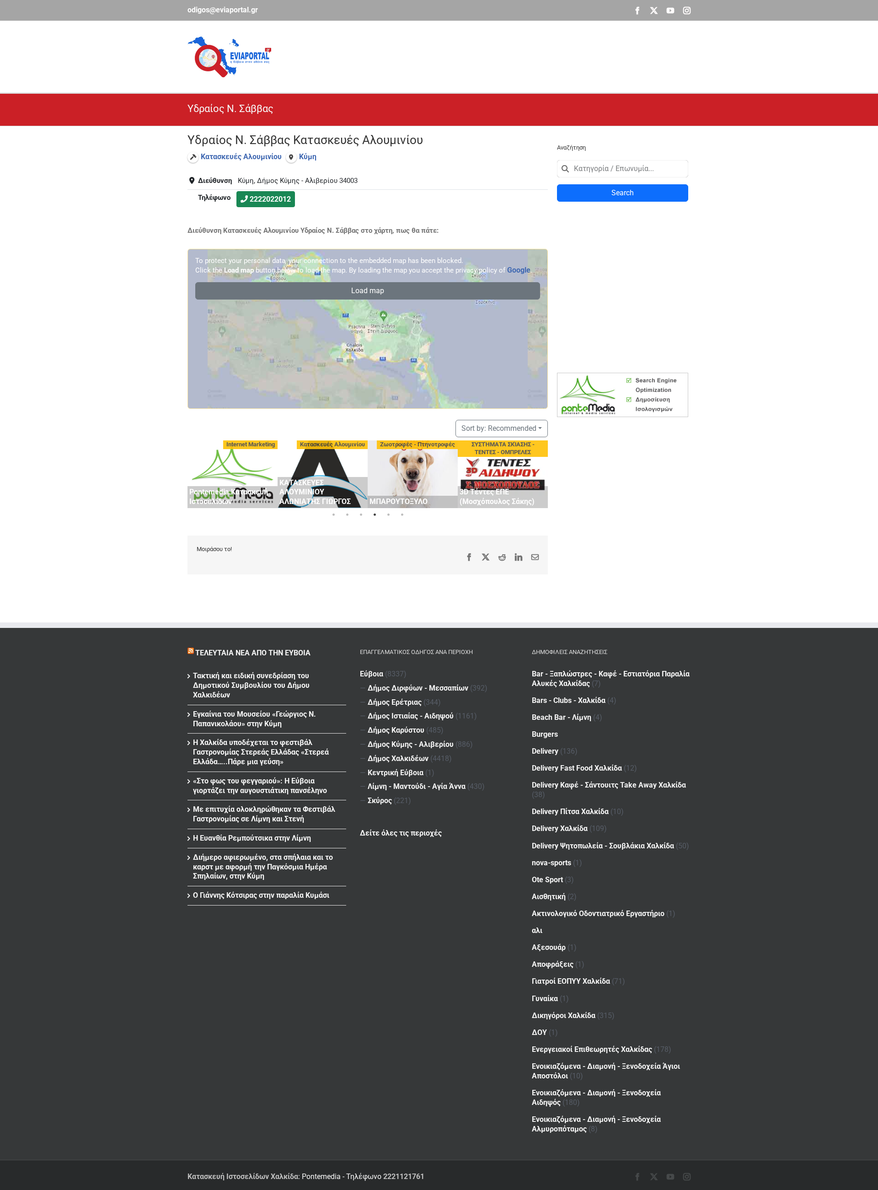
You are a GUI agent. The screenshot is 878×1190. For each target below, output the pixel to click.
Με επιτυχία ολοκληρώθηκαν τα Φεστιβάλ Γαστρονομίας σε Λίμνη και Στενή (264, 814)
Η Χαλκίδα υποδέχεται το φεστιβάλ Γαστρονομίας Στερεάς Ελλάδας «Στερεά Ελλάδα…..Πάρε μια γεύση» (261, 752)
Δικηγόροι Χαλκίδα (563, 1015)
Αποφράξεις (552, 964)
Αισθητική (549, 896)
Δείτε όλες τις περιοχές (401, 833)
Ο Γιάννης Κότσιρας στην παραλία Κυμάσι (261, 895)
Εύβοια (371, 674)
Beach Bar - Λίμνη (561, 717)
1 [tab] (333, 515)
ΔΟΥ (539, 1032)
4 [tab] (374, 515)
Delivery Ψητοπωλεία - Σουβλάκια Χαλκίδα (603, 846)
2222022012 (270, 199)
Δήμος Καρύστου (396, 730)
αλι (537, 930)
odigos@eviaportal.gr (222, 9)
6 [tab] (402, 515)
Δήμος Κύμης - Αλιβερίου (411, 744)
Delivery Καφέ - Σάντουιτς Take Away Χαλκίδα (609, 785)
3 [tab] (360, 515)
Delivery (545, 751)
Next (539, 472)
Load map (367, 290)
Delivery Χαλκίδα (560, 828)
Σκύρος (380, 800)
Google (518, 270)
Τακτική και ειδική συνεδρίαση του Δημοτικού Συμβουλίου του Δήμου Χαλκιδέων (251, 685)
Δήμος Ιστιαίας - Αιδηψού (411, 716)
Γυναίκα (545, 998)
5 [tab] (388, 515)
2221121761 (403, 1176)
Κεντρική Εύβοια (395, 772)
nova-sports (551, 862)
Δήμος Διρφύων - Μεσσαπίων (418, 688)
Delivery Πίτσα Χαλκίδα (570, 811)
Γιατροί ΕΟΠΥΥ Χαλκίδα (571, 981)
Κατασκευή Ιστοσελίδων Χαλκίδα (242, 1176)
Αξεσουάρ (549, 947)
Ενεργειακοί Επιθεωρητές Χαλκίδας (592, 1049)
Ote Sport (547, 879)
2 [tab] (347, 515)
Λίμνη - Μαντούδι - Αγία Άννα (417, 786)
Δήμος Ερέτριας (395, 702)
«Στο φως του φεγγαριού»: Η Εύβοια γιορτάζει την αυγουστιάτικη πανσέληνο (260, 786)
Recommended (498, 428)
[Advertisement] (524, 55)
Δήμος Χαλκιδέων (398, 758)
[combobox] (622, 168)
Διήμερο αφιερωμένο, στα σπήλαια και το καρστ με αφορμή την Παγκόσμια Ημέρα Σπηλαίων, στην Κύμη (263, 867)
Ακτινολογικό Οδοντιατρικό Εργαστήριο (598, 913)
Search (622, 192)
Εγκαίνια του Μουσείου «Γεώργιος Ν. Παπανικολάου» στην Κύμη (254, 719)
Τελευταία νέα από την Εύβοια (253, 653)
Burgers (545, 734)
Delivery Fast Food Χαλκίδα (577, 768)
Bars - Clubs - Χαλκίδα (568, 700)
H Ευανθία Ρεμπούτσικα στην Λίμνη (252, 838)
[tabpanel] (232, 474)
